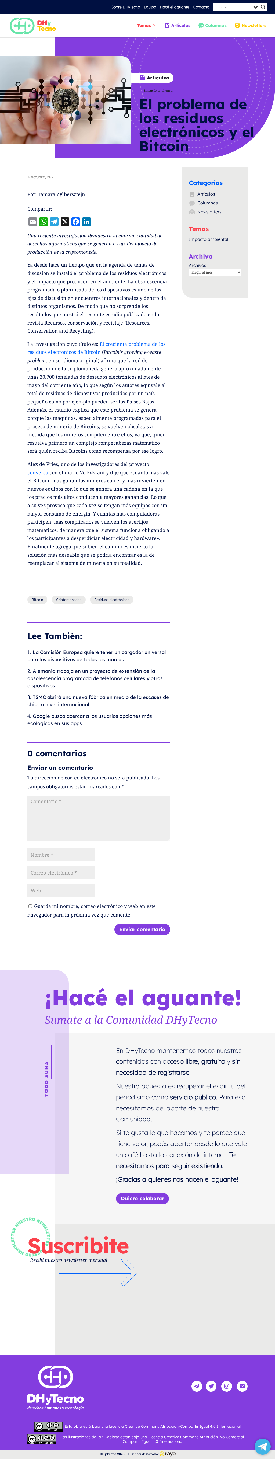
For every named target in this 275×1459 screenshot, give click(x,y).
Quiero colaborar (142, 1198)
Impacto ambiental (158, 90)
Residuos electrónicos (111, 599)
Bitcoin (37, 599)
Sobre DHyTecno (125, 7)
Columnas (216, 25)
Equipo (150, 7)
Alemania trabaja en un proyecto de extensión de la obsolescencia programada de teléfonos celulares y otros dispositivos (95, 678)
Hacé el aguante (174, 7)
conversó (37, 472)
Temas (144, 25)
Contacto (201, 7)
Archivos (197, 265)
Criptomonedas (68, 599)
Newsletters (253, 25)
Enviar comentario (142, 929)
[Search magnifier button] (263, 7)
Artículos (180, 25)
